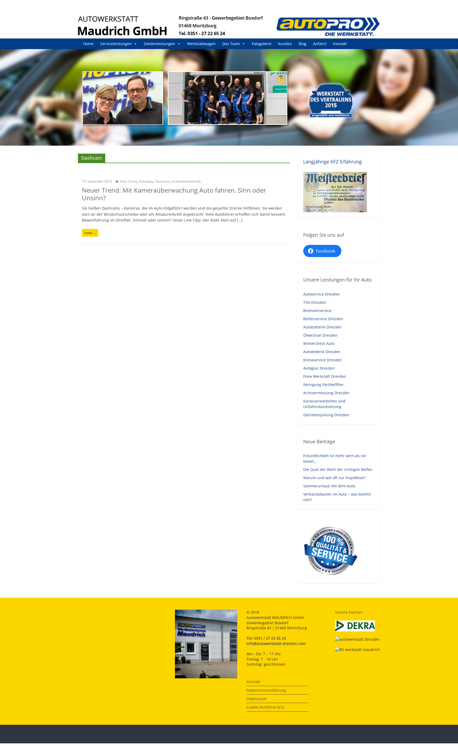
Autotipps (146, 181)
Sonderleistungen (159, 43)
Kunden (285, 43)
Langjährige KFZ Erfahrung (332, 161)
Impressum (256, 698)
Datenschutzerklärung (266, 690)
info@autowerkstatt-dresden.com (276, 643)
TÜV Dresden (314, 302)
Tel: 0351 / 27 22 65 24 (266, 638)
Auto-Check (128, 181)
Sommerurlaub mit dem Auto (329, 485)
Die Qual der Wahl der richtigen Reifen (337, 469)
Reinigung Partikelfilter (323, 384)
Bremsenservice (317, 310)
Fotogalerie (261, 43)
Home (88, 43)
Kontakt (340, 43)
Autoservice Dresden (321, 294)
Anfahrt (320, 43)
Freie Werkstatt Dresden (324, 376)
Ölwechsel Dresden (320, 335)
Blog (302, 43)
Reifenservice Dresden (323, 318)
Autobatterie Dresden (322, 326)
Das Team (231, 43)
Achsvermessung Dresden (326, 392)
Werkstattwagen (201, 43)
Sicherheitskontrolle (186, 181)
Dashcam (162, 181)
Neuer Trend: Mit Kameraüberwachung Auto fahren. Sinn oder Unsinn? (174, 194)
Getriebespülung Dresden (326, 414)
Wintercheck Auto (318, 343)
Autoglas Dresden (319, 368)
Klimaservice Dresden (322, 359)
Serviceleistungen (116, 43)
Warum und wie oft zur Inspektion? (334, 477)
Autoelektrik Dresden (322, 351)
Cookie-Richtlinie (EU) (265, 707)
